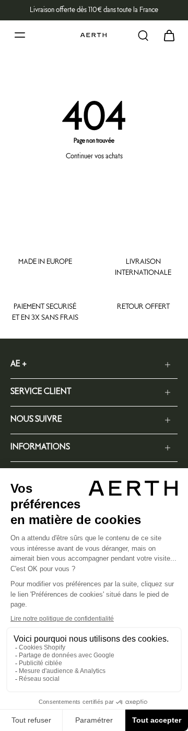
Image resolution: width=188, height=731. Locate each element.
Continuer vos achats (94, 156)
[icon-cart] (166, 35)
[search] (143, 35)
